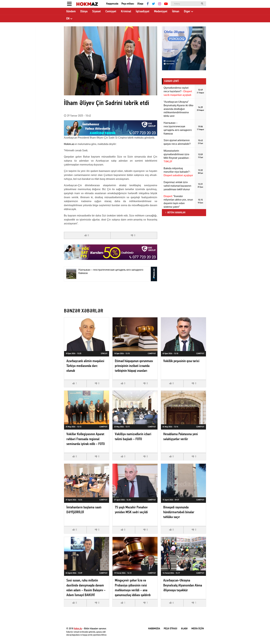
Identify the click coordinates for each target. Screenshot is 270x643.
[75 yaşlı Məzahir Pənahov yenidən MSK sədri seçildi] (135, 480)
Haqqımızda (112, 3)
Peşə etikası (127, 3)
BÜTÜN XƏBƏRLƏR (176, 212)
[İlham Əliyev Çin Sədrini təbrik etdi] (110, 60)
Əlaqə (140, 3)
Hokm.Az (78, 628)
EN (68, 18)
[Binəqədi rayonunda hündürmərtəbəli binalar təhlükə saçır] (183, 480)
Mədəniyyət (160, 11)
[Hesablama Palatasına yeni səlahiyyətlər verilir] (183, 407)
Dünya (84, 11)
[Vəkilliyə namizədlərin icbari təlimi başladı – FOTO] (135, 407)
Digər (187, 11)
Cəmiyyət (110, 11)
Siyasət (96, 11)
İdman (175, 11)
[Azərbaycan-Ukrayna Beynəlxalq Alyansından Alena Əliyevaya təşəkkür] (183, 554)
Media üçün (197, 628)
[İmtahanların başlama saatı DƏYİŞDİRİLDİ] (86, 480)
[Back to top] (261, 634)
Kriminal (126, 11)
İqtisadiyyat (142, 11)
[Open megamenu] (69, 4)
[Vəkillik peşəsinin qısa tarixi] (183, 334)
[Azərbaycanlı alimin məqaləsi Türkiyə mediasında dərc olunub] (86, 334)
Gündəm (71, 11)
